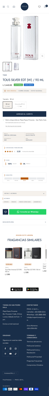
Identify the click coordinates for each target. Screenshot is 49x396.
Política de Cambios (34, 346)
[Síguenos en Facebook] (5, 348)
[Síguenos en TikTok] (15, 353)
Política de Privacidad (34, 357)
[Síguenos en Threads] (10, 348)
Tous (5, 75)
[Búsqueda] (8, 7)
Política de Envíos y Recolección (33, 351)
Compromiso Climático (35, 365)
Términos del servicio (34, 342)
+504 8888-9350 (40, 314)
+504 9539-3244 (40, 312)
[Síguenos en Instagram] (15, 348)
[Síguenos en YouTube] (10, 353)
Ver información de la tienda (13, 126)
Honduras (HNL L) (9, 373)
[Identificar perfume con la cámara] (13, 6)
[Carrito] (45, 7)
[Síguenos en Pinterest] (5, 353)
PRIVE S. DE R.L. (19, 379)
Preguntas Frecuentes (34, 361)
